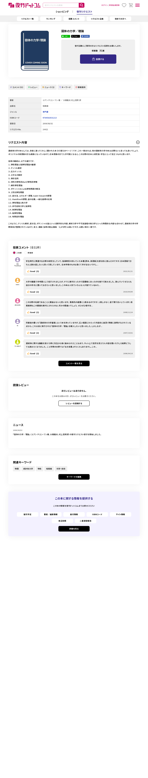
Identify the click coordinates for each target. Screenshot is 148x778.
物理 (17, 468)
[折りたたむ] (138, 142)
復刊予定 (27, 514)
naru (17, 284)
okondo (18, 305)
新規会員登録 (114, 5)
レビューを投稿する (74, 403)
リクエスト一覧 (27, 18)
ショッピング (62, 11)
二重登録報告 (85, 520)
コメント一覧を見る (74, 363)
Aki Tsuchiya (17, 264)
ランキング (50, 18)
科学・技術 (61, 468)
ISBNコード (97, 514)
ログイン (104, 5)
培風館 (49, 468)
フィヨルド (17, 346)
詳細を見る (74, 528)
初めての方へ (120, 18)
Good (34, 271)
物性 (40, 468)
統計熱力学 (28, 468)
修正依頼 (62, 520)
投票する (100, 59)
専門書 (45, 111)
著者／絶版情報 (51, 514)
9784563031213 (50, 117)
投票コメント (74, 18)
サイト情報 (120, 514)
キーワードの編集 (74, 476)
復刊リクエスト (84, 11)
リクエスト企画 (97, 18)
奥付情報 (74, 514)
